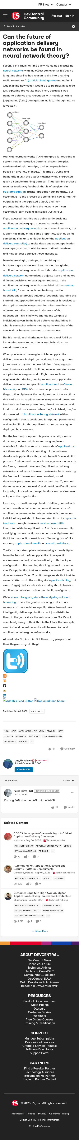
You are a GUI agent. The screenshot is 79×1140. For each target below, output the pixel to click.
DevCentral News (39, 960)
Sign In (69, 15)
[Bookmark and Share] (49, 700)
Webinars (39, 1016)
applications (49, 384)
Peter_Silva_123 (23, 791)
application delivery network (21, 228)
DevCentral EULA (39, 979)
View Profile (23, 769)
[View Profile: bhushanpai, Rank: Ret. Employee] (8, 896)
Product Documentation (39, 1001)
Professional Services (39, 1042)
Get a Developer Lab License (39, 982)
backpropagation (14, 191)
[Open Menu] (73, 26)
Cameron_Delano (23, 872)
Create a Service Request (39, 1046)
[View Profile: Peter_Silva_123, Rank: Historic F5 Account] (8, 793)
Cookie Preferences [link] (39, 1126)
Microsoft (9, 389)
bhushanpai (20, 900)
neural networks (13, 70)
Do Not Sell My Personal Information (39, 1119)
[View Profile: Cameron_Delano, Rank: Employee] (8, 869)
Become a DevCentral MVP (39, 986)
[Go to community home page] (27, 15)
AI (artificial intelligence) (40, 80)
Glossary (39, 1009)
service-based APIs (52, 523)
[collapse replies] (39, 788)
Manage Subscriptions (39, 1038)
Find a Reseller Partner (39, 1068)
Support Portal (39, 1053)
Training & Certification (39, 1023)
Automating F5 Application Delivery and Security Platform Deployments (40, 867)
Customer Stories (39, 1012)
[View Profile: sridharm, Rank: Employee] (8, 836)
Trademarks (17, 1113)
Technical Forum (39, 964)
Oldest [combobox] (68, 780)
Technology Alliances (39, 1072)
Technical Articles (16, 26)
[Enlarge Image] (39, 132)
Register (57, 15)
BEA (25, 389)
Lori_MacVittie (22, 760)
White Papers (39, 1005)
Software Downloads (39, 1049)
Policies (31, 1113)
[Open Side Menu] (5, 16)
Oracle (67, 384)
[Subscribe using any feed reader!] (18, 700)
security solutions (57, 543)
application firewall (27, 543)
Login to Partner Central (39, 1079)
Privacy (42, 1113)
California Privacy (59, 1113)
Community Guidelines (39, 975)
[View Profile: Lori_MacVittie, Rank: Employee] (8, 764)
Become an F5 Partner (39, 1076)
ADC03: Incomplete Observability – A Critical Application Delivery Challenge (43, 835)
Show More (41, 931)
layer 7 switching (59, 580)
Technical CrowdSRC (40, 971)
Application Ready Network (41, 414)
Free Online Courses (39, 1019)
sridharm (18, 840)
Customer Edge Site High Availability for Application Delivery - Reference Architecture (42, 894)
